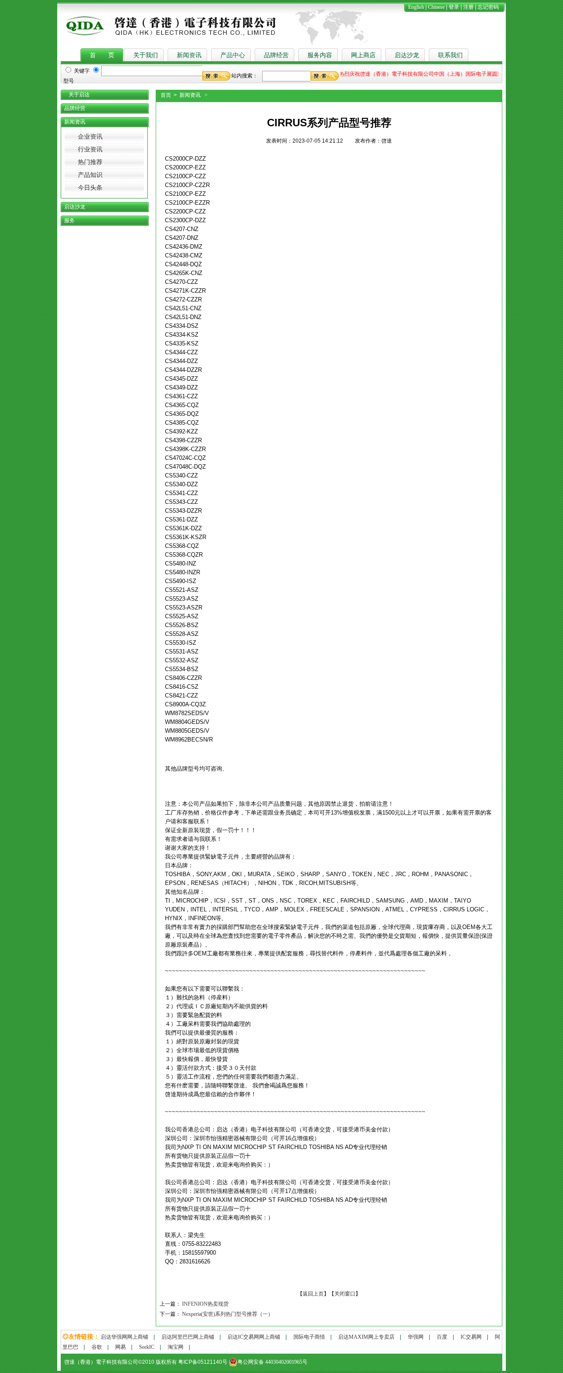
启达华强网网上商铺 (124, 1337)
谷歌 (96, 1347)
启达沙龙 (407, 55)
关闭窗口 (344, 1294)
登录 (454, 7)
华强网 (416, 1337)
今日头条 (90, 187)
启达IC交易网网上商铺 (253, 1337)
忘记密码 (488, 7)
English (416, 7)
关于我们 (145, 55)
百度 (442, 1337)
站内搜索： (244, 76)
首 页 (102, 55)
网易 (120, 1347)
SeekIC (146, 1347)
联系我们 (450, 55)
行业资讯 (90, 149)
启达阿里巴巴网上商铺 (187, 1337)
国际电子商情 (309, 1337)
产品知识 (90, 175)
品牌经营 (276, 55)
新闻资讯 (189, 55)
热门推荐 (90, 162)
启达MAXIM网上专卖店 (366, 1337)
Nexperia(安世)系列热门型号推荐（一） (227, 1314)
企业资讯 (90, 136)
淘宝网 (175, 1347)
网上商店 (363, 55)
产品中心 (232, 55)
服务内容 (319, 55)
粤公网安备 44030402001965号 (272, 1362)
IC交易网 (471, 1337)
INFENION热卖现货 (205, 1304)
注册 (468, 7)
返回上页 (313, 1294)
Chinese (436, 7)
